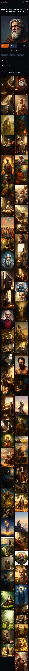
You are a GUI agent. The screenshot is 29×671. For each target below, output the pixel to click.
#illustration (5, 55)
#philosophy (20, 55)
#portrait (12, 55)
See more (18, 50)
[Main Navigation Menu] (26, 2)
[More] (21, 45)
